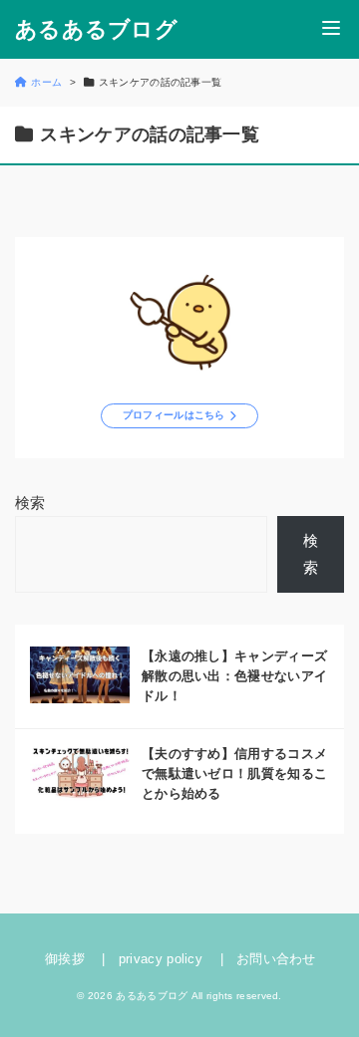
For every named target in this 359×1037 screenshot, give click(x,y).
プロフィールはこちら (174, 414)
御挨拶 (65, 958)
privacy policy (160, 958)
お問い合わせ (276, 958)
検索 (30, 502)
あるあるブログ (96, 30)
